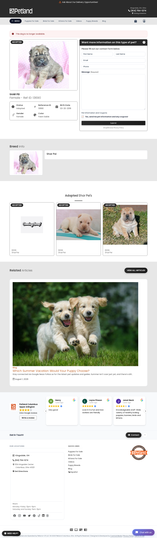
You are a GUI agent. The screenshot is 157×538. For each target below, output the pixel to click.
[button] (145, 411)
